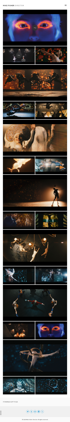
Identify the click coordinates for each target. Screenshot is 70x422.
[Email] (35, 411)
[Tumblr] (31, 411)
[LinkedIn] (38, 411)
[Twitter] (42, 411)
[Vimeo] (27, 411)
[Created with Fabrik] (0, 413)
